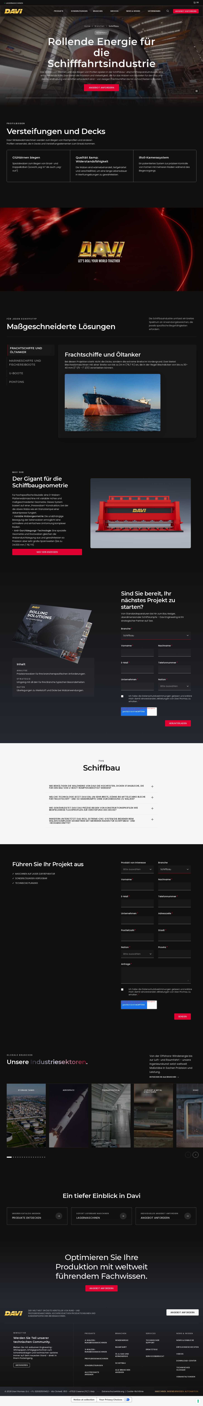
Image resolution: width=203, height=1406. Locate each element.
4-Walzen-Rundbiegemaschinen (96, 1341)
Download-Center (186, 1361)
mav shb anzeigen (47, 552)
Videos (179, 1354)
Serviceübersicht (155, 1356)
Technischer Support (152, 1341)
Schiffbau (120, 1363)
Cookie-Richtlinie (135, 1391)
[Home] (13, 11)
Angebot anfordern (186, 11)
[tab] (31, 350)
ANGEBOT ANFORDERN (101, 87)
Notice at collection (84, 1399)
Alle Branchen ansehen (122, 1371)
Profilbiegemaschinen (96, 1359)
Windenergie (121, 1340)
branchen (99, 26)
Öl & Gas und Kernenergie (122, 1355)
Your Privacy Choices (110, 1399)
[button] (9, 1157)
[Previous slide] (188, 1155)
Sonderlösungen (79, 11)
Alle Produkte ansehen (92, 1373)
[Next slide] (196, 1155)
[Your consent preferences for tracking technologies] (198, 1401)
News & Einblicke (185, 1340)
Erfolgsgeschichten (187, 1347)
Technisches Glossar (183, 1368)
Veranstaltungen (185, 1377)
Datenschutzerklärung (113, 1391)
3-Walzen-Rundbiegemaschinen (96, 1350)
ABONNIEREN (21, 1365)
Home (87, 26)
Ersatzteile (152, 1349)
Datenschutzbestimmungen (156, 696)
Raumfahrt (121, 1347)
